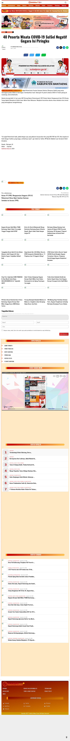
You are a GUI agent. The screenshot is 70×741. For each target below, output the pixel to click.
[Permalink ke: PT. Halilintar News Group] (6, 47)
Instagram (27, 706)
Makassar (10, 567)
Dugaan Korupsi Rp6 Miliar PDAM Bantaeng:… (21, 597)
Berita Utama (17, 463)
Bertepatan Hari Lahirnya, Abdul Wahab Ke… (23, 458)
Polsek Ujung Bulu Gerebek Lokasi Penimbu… (21, 576)
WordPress (7, 706)
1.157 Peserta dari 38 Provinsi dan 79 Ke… (20, 569)
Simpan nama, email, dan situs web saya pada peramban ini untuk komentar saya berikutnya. (26, 330)
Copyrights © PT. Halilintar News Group (30, 713)
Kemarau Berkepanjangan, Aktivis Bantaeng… (21, 633)
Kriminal (22, 463)
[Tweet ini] (60, 47)
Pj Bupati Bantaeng (9, 361)
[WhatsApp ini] (67, 47)
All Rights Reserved (44, 713)
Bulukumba (10, 574)
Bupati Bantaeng (8, 352)
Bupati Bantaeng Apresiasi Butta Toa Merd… (21, 619)
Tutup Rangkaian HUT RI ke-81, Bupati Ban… (21, 590)
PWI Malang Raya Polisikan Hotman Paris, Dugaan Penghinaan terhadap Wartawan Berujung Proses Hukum (57, 302)
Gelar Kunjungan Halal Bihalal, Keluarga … (22, 477)
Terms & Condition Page (29, 691)
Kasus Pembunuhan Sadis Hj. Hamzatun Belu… (23, 483)
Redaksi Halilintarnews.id (30, 688)
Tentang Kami (48, 688)
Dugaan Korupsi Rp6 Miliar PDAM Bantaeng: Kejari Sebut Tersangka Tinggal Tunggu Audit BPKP (11, 229)
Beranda (5, 688)
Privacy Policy (48, 691)
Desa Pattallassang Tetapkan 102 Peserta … (21, 562)
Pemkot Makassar (8, 349)
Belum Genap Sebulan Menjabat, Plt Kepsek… (21, 640)
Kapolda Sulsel (8, 358)
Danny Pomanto (8, 345)
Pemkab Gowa (7, 355)
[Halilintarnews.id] (34, 2)
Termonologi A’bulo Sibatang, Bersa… (21, 452)
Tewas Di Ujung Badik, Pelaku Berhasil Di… (22, 465)
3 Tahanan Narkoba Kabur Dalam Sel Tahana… (23, 489)
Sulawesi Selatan (17, 475)
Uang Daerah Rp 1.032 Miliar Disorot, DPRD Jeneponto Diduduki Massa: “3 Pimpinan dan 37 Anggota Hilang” (34, 254)
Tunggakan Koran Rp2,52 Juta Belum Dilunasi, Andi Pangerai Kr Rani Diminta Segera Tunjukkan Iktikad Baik (12, 255)
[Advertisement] (35, 122)
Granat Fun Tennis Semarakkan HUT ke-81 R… (21, 612)
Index (4, 694)
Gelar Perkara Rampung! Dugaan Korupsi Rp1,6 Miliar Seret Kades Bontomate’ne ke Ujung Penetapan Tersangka (34, 280)
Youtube (48, 706)
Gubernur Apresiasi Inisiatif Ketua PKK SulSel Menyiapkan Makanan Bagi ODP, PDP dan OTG (54, 194)
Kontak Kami (6, 691)
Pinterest (48, 703)
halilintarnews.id (6, 148)
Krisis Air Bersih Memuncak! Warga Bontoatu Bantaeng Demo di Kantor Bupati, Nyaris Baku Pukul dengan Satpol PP (34, 230)
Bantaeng (12, 450)
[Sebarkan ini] (57, 47)
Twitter (27, 703)
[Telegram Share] (64, 47)
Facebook (7, 703)
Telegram (7, 709)
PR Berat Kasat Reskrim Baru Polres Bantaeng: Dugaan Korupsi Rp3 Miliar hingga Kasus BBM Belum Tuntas (11, 303)
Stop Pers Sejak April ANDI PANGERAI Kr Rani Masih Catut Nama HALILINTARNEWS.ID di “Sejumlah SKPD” (11, 280)
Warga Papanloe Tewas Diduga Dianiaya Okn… (23, 471)
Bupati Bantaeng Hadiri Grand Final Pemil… (21, 626)
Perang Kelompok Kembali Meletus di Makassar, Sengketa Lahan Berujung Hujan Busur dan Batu (35, 302)
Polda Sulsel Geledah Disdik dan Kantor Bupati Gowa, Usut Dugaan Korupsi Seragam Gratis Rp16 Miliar (57, 279)
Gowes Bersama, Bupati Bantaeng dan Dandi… (22, 583)
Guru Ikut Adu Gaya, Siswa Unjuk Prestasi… (21, 605)
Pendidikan (15, 638)
